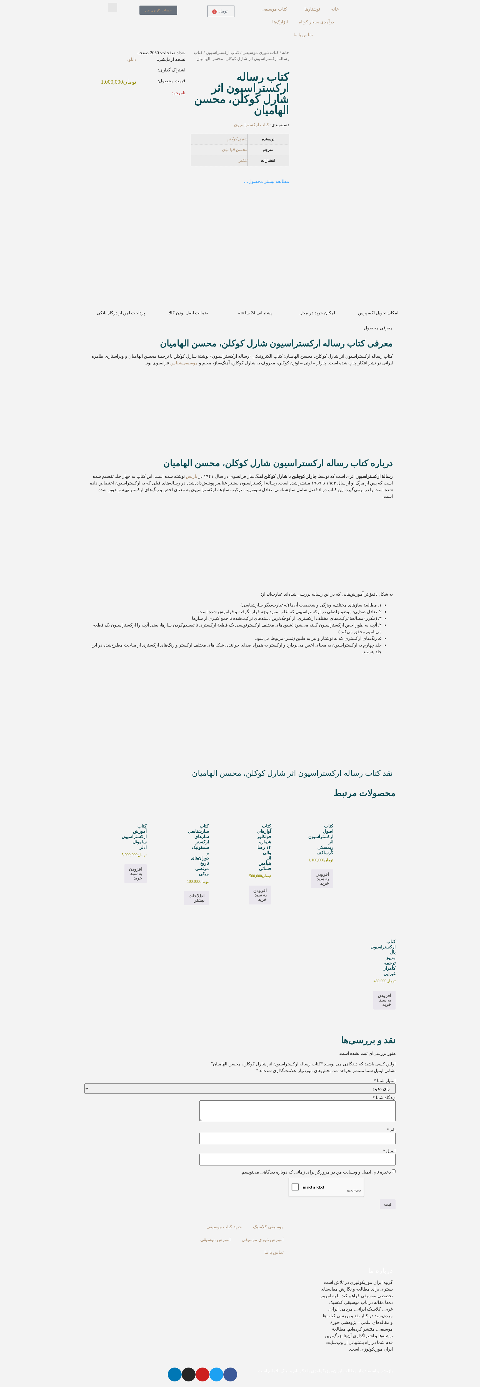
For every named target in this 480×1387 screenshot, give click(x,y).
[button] (112, 7)
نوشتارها (312, 9)
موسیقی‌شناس (184, 363)
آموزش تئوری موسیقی (263, 1239)
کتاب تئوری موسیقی (260, 52)
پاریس (191, 476)
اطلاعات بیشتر (196, 898)
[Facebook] (230, 1374)
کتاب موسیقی (274, 9)
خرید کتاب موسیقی (224, 1226)
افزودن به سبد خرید (322, 879)
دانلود (131, 59)
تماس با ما (303, 34)
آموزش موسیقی (215, 1239)
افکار (243, 160)
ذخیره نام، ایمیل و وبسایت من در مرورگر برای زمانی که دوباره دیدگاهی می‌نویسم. (316, 1172)
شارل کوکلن (237, 139)
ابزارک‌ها (280, 21)
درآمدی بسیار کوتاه (316, 21)
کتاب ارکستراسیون (222, 52)
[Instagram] (189, 1374)
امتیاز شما (385, 1080)
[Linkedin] (175, 1374)
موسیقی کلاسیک (268, 1226)
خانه (335, 9)
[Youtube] (202, 1374)
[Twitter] (216, 1374)
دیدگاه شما (384, 1097)
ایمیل (389, 1151)
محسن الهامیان (234, 149)
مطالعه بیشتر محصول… (266, 181)
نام (391, 1130)
